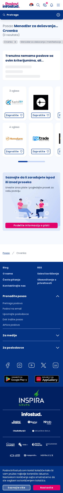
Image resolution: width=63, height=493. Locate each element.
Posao (6, 253)
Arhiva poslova (11, 325)
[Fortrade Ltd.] (17, 140)
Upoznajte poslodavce (16, 314)
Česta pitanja (11, 279)
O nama (8, 273)
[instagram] (19, 366)
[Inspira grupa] (44, 103)
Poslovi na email (12, 308)
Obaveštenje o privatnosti (46, 281)
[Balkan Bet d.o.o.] (44, 140)
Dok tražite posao (13, 319)
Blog (5, 267)
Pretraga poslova (13, 303)
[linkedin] (55, 366)
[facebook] (7, 366)
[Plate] (44, 5)
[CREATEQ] (17, 103)
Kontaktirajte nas (14, 285)
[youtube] (31, 366)
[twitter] (43, 366)
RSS (39, 267)
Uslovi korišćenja (48, 273)
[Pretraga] (38, 5)
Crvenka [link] (21, 253)
